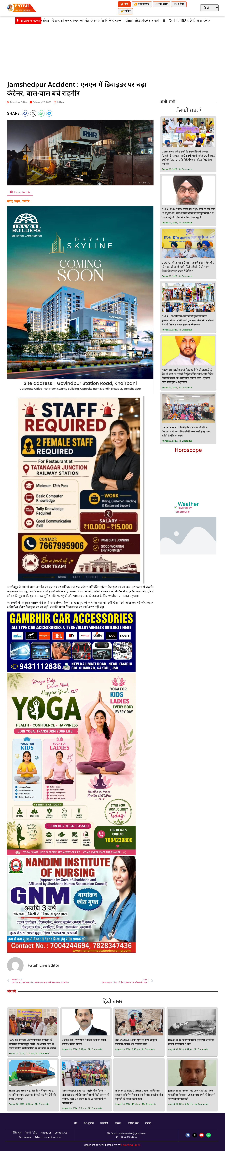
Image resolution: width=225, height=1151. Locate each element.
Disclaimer (25, 1137)
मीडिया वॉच (133, 1123)
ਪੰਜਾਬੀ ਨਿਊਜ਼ (31, 1133)
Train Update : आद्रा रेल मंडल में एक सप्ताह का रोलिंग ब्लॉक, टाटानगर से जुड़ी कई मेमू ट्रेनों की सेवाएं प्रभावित (32, 1095)
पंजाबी (148, 1123)
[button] (25, 113)
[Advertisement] (112, 50)
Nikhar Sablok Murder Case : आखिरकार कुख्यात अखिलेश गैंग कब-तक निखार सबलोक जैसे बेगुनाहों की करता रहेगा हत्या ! (139, 1095)
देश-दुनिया (89, 1123)
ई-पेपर (179, 4)
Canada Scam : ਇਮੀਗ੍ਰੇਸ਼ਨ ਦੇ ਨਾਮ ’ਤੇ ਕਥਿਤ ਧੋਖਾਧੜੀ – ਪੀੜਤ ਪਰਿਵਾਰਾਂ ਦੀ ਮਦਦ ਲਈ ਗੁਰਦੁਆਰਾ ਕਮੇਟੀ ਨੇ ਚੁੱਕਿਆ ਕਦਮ (186, 431)
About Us (46, 1133)
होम (124, 4)
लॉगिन (125, 11)
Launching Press (131, 1145)
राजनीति (104, 1123)
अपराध (118, 1123)
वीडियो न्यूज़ (141, 4)
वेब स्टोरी (161, 4)
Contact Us (61, 1133)
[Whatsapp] (208, 1135)
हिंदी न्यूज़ (17, 1133)
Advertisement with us (48, 1137)
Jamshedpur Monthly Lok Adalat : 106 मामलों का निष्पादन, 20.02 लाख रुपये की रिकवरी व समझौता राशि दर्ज (191, 1095)
